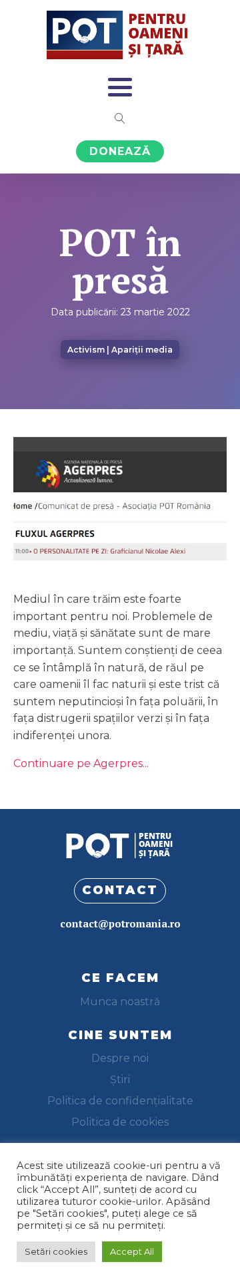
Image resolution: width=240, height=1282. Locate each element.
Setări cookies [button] (56, 1251)
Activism (86, 350)
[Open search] (120, 118)
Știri (120, 1079)
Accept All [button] (132, 1251)
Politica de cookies (120, 1122)
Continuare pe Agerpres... (81, 763)
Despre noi (120, 1058)
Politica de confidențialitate (120, 1100)
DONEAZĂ (120, 151)
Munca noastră (120, 1001)
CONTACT (120, 890)
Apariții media (142, 350)
